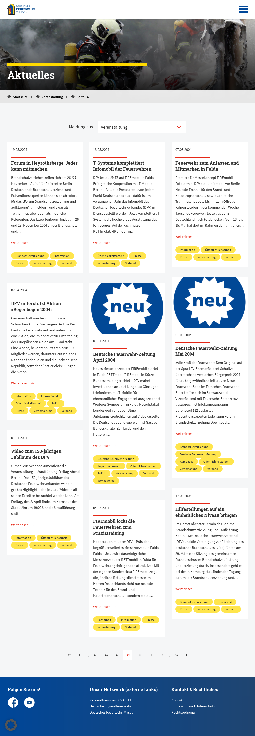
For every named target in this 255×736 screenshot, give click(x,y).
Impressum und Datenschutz (193, 706)
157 (175, 655)
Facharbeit (225, 602)
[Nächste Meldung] (185, 655)
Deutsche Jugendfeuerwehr (110, 706)
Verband (67, 263)
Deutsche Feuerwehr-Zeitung (198, 454)
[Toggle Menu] (243, 9)
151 (149, 655)
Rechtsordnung (183, 712)
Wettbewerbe (106, 481)
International (49, 396)
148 (116, 655)
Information (62, 256)
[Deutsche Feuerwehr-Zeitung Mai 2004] (210, 302)
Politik (56, 403)
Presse (20, 263)
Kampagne (186, 461)
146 (94, 655)
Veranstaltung (52, 97)
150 (138, 655)
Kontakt (177, 700)
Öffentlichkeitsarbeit (111, 256)
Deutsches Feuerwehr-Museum (113, 712)
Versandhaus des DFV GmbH (111, 700)
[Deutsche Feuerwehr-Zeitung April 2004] (127, 308)
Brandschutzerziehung (30, 256)
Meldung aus (81, 127)
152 (160, 655)
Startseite (20, 97)
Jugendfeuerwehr (109, 466)
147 (105, 655)
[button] (11, 725)
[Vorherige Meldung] (69, 655)
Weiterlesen (20, 242)
